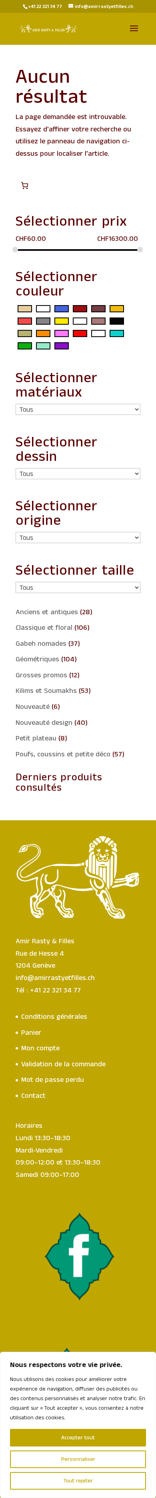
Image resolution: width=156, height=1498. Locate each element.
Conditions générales (54, 1017)
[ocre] (25, 333)
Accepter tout (78, 1438)
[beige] (25, 309)
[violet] (61, 346)
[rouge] (80, 333)
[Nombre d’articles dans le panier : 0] (25, 185)
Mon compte (40, 1048)
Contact (33, 1096)
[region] (78, 1425)
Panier (31, 1033)
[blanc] (43, 309)
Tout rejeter (78, 1481)
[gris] (43, 321)
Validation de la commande (63, 1064)
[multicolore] (98, 321)
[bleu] (61, 309)
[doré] (117, 309)
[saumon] (98, 333)
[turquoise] (117, 333)
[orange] (43, 333)
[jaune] (61, 321)
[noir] (117, 321)
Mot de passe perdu (52, 1080)
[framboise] (25, 321)
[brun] (98, 309)
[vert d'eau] (43, 346)
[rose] (61, 333)
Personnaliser (78, 1459)
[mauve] (80, 321)
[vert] (25, 346)
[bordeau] (80, 309)
